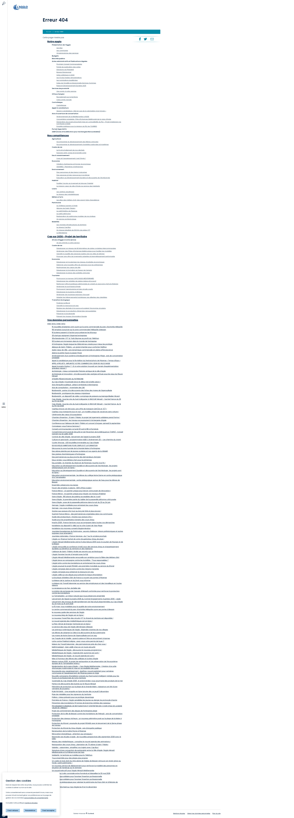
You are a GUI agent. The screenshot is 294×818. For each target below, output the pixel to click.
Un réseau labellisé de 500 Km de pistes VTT (73, 230)
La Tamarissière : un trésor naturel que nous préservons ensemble (78, 596)
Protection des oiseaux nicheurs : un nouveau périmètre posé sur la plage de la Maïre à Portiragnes (87, 719)
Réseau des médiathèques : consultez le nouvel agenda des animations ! (81, 741)
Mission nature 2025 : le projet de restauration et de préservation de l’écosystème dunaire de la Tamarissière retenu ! (84, 662)
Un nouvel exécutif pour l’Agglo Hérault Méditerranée (73, 770)
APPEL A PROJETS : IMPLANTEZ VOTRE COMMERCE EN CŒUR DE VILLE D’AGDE (81, 363)
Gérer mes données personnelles (198, 813)
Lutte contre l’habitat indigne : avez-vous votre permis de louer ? (78, 641)
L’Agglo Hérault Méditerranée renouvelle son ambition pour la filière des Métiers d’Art (85, 557)
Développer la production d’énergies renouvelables (76, 311)
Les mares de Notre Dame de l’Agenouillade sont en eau (74, 635)
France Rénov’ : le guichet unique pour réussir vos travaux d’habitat (79, 494)
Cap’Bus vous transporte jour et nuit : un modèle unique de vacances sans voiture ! (85, 412)
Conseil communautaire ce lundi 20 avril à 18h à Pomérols (75, 429)
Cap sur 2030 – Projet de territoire (67, 236)
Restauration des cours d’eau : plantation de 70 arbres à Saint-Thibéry (80, 744)
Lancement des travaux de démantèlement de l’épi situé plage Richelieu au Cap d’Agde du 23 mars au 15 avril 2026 (87, 603)
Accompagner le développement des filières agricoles (77, 142)
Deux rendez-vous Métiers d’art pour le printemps (72, 460)
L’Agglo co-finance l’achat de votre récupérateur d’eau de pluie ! (78, 539)
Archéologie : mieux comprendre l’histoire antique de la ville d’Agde (79, 371)
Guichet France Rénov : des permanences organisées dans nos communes (82, 514)
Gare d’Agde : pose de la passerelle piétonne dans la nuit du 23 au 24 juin (81, 502)
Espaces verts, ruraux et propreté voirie (71, 153)
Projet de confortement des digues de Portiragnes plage (74, 711)
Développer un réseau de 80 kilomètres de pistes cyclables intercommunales (86, 248)
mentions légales (31, 803)
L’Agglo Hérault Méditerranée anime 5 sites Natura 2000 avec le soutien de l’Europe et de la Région (87, 543)
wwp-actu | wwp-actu (56, 324)
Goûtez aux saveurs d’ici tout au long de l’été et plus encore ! (76, 511)
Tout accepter (48, 810)
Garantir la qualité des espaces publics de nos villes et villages (81, 254)
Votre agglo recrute (64, 100)
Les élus (59, 48)
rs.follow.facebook (90, 813)
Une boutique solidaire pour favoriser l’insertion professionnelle (77, 776)
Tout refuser (12, 810)
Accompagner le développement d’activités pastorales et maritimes (83, 144)
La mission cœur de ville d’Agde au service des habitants (78, 186)
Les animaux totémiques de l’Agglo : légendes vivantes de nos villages (80, 630)
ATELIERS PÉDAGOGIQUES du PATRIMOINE (67, 379)
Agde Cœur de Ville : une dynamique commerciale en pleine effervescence (82, 350)
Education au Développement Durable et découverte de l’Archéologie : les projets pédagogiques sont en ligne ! (84, 467)
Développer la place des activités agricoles (73, 273)
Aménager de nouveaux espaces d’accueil (73, 294)
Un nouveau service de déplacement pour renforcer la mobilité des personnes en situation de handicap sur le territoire (84, 767)
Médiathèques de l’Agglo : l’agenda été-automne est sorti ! (75, 653)
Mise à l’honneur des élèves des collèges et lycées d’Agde (75, 658)
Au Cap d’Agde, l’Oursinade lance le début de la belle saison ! (76, 382)
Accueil (25, 7)
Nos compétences (58, 135)
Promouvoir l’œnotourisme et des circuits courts (75, 289)
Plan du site (216, 813)
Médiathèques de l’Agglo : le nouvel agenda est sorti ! (73, 656)
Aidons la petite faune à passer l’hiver (67, 353)
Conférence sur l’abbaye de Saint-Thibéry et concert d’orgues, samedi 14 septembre (86, 423)
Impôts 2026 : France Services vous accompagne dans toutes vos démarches (83, 522)
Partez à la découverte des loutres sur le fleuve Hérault (74, 684)
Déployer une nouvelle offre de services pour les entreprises (80, 265)
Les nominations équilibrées (67, 80)
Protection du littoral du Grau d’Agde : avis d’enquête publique (77, 728)
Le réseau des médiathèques (68, 194)
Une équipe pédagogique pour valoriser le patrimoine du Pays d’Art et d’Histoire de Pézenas (85, 783)
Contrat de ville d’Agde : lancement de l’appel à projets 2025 (76, 437)
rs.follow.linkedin (104, 813)
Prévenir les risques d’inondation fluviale (72, 316)
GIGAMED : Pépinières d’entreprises (70, 167)
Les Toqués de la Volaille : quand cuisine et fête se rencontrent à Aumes (81, 638)
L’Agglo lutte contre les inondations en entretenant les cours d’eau (78, 563)
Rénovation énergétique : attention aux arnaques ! (72, 734)
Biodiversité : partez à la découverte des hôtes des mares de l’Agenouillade (82, 390)
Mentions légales (179, 813)
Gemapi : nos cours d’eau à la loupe (66, 508)
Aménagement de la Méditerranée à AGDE (73, 116)
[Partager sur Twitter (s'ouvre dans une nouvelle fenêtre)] (145, 39)
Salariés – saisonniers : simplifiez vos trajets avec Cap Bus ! (75, 747)
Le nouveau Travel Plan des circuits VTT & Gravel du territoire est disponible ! (82, 618)
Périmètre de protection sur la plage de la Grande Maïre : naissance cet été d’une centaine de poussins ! (84, 688)
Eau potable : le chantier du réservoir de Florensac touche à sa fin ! (78, 463)
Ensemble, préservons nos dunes (65, 485)
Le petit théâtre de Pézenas (67, 211)
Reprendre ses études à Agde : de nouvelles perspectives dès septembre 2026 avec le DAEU (86, 738)
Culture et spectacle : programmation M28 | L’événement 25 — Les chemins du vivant (86, 439)
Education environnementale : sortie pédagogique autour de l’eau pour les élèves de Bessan (86, 481)
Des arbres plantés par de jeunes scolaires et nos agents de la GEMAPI (80, 451)
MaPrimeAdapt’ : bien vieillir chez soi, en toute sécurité (73, 647)
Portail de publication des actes (69, 67)
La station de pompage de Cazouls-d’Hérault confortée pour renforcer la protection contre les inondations (86, 592)
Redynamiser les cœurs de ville (68, 267)
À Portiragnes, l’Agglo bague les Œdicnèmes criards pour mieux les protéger (82, 344)
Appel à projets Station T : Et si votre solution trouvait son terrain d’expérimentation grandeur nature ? (85, 367)
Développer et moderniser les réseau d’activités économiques (80, 262)
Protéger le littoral (63, 303)
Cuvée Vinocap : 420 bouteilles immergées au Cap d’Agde (75, 442)
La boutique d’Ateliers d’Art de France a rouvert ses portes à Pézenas (79, 577)
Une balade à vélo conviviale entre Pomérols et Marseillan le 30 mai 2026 (81, 773)
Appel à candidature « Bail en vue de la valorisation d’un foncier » (81, 111)
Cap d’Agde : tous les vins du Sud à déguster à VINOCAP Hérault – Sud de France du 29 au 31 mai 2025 (86, 400)
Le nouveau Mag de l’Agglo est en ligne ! (68, 615)
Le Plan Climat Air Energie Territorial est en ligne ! (71, 624)
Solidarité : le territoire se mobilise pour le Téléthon (72, 755)
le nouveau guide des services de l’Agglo (68, 612)
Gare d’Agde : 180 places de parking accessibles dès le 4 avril (76, 496)
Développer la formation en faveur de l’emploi (74, 270)
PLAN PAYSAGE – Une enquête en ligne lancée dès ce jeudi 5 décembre (80, 691)
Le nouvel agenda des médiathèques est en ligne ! (72, 621)
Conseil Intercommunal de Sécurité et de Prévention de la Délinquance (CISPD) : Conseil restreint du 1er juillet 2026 (87, 433)
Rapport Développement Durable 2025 (71, 86)
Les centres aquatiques (65, 192)
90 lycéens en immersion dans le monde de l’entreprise (74, 341)
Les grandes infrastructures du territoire (71, 225)
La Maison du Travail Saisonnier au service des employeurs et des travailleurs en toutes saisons (87, 584)
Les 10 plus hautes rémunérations (69, 78)
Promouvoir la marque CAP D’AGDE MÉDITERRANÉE (75, 278)
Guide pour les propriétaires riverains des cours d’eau (73, 520)
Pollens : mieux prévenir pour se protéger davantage (73, 697)
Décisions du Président (65, 69)
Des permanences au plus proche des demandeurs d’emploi (76, 457)
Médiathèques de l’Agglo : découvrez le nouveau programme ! (77, 650)
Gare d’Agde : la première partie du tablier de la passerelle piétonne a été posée (84, 499)
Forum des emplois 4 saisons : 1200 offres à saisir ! (72, 488)
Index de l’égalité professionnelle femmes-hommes (76, 83)
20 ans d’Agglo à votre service (68, 243)
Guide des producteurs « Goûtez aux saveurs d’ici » (72, 517)
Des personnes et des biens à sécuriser (72, 172)
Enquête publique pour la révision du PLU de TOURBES (77, 126)
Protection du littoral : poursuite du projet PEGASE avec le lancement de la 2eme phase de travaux (87, 724)
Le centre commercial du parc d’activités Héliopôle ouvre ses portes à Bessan (83, 609)
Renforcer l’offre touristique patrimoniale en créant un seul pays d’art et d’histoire (87, 284)
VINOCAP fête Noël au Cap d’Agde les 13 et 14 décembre (74, 787)
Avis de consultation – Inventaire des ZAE (68, 387)
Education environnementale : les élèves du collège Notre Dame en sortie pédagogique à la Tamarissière (87, 476)
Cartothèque (61, 105)
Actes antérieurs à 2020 (65, 75)
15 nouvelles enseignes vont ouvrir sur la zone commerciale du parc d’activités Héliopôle (87, 327)
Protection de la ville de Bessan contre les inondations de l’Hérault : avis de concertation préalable (87, 715)
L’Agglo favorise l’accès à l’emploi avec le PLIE (70, 554)
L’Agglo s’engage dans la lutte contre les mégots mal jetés (75, 569)
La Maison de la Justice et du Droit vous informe (71, 580)
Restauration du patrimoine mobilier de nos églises (76, 216)
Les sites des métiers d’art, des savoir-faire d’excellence (78, 200)
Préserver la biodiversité (66, 314)
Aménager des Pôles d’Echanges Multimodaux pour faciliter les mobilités (84, 251)
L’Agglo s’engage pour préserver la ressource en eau (73, 572)
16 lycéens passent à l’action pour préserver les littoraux (74, 332)
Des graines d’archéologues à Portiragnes (68, 454)
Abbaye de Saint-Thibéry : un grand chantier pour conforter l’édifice (79, 347)
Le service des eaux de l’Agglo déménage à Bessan (72, 627)
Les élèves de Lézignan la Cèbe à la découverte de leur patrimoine (78, 633)
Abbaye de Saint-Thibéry (66, 208)
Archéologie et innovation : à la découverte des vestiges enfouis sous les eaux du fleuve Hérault (87, 375)
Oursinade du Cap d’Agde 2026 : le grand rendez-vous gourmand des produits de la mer (87, 681)
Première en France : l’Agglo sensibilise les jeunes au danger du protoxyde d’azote (84, 700)
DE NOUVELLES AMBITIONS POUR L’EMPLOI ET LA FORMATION (75, 445)
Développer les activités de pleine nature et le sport (76, 281)
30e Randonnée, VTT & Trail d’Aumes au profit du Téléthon (75, 338)
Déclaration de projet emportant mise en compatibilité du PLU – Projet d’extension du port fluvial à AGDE (89, 123)
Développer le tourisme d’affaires (69, 292)
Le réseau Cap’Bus (64, 227)
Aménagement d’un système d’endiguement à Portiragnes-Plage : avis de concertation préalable (87, 357)
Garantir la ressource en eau (68, 305)
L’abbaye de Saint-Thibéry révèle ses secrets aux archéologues (77, 551)
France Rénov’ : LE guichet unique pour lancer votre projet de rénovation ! (81, 491)
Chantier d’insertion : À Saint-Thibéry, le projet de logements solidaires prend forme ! (86, 417)
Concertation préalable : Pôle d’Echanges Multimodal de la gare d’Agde (84, 119)
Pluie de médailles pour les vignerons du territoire (71, 694)
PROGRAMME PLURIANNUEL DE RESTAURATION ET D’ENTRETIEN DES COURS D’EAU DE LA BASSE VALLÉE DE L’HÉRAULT (87, 707)
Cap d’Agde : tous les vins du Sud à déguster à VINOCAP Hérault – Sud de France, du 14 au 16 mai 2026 (86, 405)
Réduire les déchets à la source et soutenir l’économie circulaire (81, 308)
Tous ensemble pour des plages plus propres (70, 758)
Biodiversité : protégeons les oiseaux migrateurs (71, 393)
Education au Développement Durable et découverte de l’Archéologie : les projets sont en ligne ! (86, 471)
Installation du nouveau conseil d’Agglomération (71, 528)
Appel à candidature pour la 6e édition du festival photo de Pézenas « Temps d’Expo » (86, 360)
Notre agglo (54, 41)
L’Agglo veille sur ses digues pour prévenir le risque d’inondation (77, 575)
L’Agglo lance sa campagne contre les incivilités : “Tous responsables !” (80, 560)
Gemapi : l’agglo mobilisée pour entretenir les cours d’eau (75, 505)
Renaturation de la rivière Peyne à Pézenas (69, 731)
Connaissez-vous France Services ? (66, 426)
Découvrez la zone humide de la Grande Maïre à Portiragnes (76, 448)
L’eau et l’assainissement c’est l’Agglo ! (71, 158)
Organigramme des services (67, 53)
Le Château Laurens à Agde (67, 206)
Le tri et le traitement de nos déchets (70, 150)
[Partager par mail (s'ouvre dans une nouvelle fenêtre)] (152, 39)
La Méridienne (62, 233)
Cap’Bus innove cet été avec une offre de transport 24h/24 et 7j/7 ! (79, 409)
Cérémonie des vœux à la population (67, 414)
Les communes (62, 50)
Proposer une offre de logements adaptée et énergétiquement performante (86, 256)
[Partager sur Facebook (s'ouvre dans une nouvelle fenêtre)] (139, 39)
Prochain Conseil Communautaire (69, 64)
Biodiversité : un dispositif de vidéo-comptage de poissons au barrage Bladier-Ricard (86, 396)
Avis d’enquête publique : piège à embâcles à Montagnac (75, 385)
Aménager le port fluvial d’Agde (69, 286)
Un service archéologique (66, 219)
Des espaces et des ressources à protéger (73, 175)
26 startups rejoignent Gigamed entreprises (69, 335)
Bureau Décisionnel (64, 72)
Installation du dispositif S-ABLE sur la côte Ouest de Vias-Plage (77, 525)
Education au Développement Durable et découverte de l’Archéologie (83, 178)
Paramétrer (30, 810)
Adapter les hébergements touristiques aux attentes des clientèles (82, 297)
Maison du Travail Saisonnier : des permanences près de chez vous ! (79, 644)
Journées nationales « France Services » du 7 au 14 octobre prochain (79, 536)
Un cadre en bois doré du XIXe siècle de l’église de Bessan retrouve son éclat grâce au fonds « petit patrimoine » (86, 762)
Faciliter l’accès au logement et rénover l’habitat (75, 183)
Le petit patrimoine (64, 214)
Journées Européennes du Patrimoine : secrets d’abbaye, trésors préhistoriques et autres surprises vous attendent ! (87, 532)
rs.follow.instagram (98, 813)
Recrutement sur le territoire (67, 97)
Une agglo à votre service (66, 91)
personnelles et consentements (36, 798)
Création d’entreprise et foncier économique (74, 164)
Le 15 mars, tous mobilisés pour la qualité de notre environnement (78, 606)
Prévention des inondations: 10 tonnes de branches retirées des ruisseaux (81, 703)
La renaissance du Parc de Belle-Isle (66, 588)
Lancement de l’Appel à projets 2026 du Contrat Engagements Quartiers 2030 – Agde (86, 599)
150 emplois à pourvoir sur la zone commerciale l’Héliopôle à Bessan (79, 330)
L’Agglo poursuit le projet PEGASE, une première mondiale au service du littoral (83, 566)
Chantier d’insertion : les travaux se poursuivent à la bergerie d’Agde (79, 420)
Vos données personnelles (62, 320)
